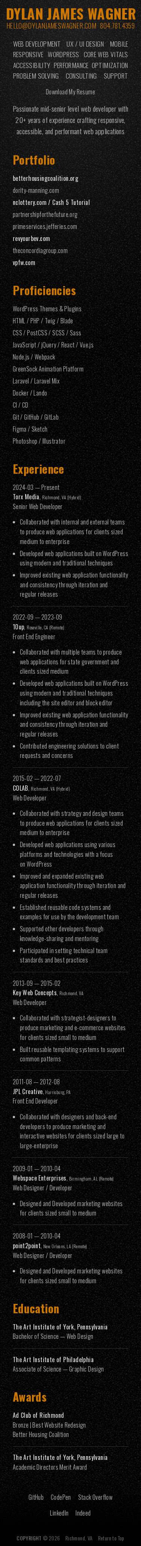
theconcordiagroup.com (40, 250)
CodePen (61, 1497)
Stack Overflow (95, 1497)
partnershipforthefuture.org (45, 214)
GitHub (36, 1497)
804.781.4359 (117, 25)
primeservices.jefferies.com (45, 226)
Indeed (83, 1512)
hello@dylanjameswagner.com (51, 25)
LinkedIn (59, 1512)
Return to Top (111, 1538)
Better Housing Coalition (41, 1434)
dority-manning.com (36, 190)
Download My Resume (70, 91)
